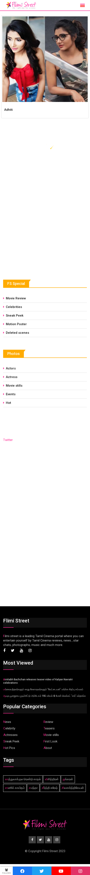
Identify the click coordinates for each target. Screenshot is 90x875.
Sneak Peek (14, 315)
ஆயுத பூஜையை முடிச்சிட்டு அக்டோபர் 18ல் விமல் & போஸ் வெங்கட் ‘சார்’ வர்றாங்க (44, 695)
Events (10, 394)
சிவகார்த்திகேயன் (73, 787)
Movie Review (16, 298)
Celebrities (14, 307)
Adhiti (8, 110)
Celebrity (9, 728)
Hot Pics (9, 748)
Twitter (8, 440)
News (7, 722)
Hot (8, 403)
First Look (50, 741)
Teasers (49, 728)
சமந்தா (33, 787)
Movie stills (14, 385)
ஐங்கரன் (68, 779)
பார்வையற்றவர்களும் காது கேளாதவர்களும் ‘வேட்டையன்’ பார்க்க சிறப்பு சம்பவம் (43, 689)
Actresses (10, 735)
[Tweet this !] (41, 871)
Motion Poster (16, 324)
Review (48, 722)
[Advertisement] (34, 235)
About (48, 748)
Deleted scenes (17, 333)
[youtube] (61, 871)
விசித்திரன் (52, 779)
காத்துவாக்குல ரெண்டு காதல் (23, 779)
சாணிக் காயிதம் (15, 787)
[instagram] (80, 871)
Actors (11, 368)
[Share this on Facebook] (22, 871)
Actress (11, 377)
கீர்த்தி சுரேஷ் (50, 787)
